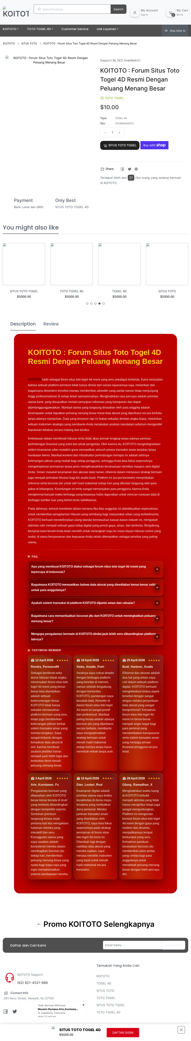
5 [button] (104, 304)
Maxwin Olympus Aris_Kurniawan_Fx (58, 1009)
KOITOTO (9, 43)
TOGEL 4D (86, 291)
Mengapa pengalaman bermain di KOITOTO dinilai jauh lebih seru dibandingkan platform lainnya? (93, 636)
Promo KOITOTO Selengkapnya (98, 924)
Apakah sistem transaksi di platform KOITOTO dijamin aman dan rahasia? (83, 602)
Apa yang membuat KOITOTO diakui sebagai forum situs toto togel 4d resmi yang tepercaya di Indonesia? (88, 569)
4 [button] (99, 304)
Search (118, 9)
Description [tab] (23, 324)
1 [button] (87, 304)
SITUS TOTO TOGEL (110, 1005)
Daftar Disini (122, 1032)
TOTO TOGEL (105, 998)
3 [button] (95, 304)
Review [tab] (51, 324)
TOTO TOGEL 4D (39, 291)
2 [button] (91, 304)
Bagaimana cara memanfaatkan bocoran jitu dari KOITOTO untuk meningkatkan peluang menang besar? (93, 618)
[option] (39, 275)
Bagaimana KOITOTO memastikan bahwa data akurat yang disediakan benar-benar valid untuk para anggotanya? (93, 587)
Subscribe (174, 945)
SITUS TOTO (29, 43)
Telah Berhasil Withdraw (52, 1005)
